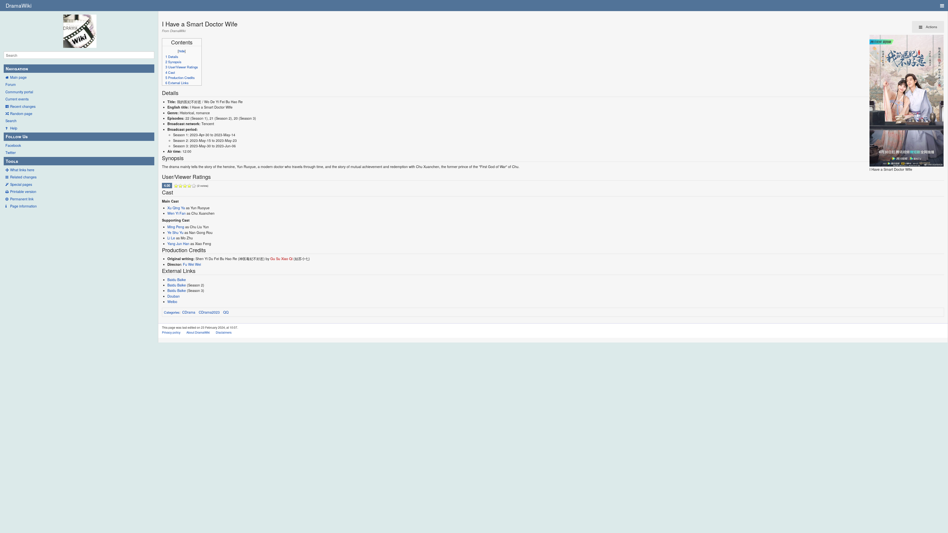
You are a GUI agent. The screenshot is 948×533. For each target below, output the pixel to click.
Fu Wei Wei (192, 264)
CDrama (188, 312)
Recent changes (23, 106)
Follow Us (17, 136)
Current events (17, 98)
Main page (18, 77)
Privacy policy (171, 332)
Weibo (172, 301)
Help (13, 128)
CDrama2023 (209, 312)
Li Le (171, 237)
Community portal (19, 91)
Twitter (10, 152)
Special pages (21, 184)
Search (11, 120)
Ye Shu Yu (175, 232)
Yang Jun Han (178, 243)
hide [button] (182, 51)
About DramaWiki (198, 332)
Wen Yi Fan (176, 213)
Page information (23, 206)
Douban (173, 296)
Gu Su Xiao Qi (281, 258)
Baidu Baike (176, 279)
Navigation (17, 69)
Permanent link (22, 198)
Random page (21, 113)
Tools (12, 161)
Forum (10, 84)
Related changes (23, 176)
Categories (171, 312)
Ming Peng (175, 226)
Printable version (23, 191)
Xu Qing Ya (176, 207)
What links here (22, 169)
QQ (226, 312)
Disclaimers (224, 332)
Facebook (13, 145)
